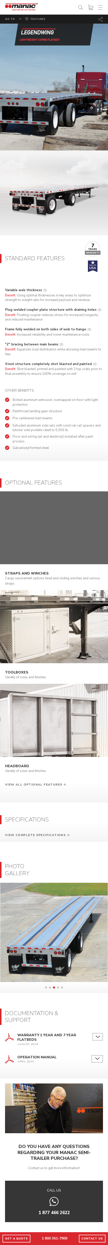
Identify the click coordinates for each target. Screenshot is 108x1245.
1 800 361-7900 (54, 1238)
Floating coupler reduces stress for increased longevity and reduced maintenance (51, 314)
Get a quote (16, 1238)
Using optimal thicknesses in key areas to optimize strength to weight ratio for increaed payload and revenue (48, 295)
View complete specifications (35, 835)
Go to (10, 19)
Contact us (92, 1238)
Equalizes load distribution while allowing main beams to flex (53, 349)
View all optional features (33, 785)
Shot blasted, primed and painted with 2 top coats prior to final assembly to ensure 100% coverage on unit (53, 369)
